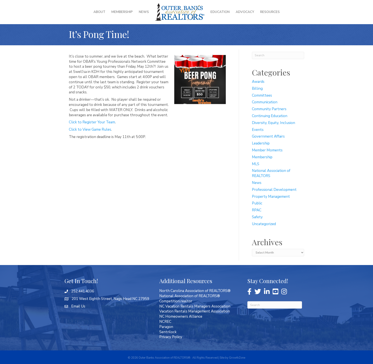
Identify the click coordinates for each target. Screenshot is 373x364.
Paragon (166, 326)
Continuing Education (269, 115)
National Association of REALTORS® (189, 295)
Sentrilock (168, 331)
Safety (257, 217)
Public (257, 203)
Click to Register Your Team (92, 122)
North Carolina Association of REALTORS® (195, 290)
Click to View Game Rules (90, 129)
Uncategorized (264, 223)
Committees (262, 95)
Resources (270, 12)
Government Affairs (268, 136)
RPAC (256, 210)
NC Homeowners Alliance (180, 316)
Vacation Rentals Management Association (194, 311)
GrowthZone (237, 358)
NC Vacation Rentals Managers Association (194, 306)
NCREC (165, 321)
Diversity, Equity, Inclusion (273, 122)
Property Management (271, 196)
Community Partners (269, 109)
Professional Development (274, 189)
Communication (264, 102)
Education (220, 12)
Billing (257, 88)
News (144, 12)
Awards (258, 81)
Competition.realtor (175, 301)
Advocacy (245, 12)
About (99, 12)
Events (258, 129)
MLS (255, 164)
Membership (122, 12)
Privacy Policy (170, 336)
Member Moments (267, 150)
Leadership (261, 143)
